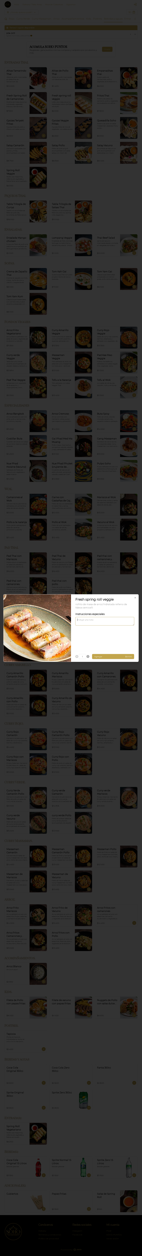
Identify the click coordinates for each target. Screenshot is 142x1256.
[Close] (135, 598)
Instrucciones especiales (90, 613)
